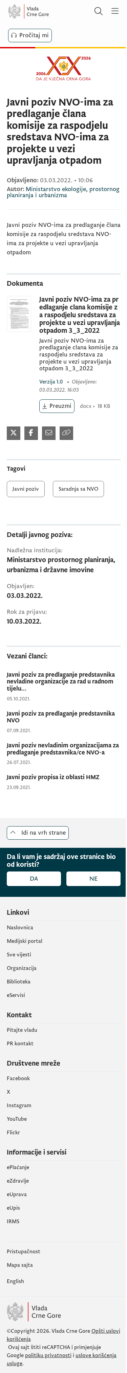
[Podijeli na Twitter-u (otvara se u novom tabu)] (13, 433)
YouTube (17, 1119)
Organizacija (22, 968)
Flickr (13, 1132)
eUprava (17, 1194)
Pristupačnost (23, 1251)
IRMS (13, 1221)
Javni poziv (26, 489)
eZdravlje (18, 1181)
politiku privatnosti (48, 1355)
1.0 (51, 381)
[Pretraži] (98, 11)
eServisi (16, 995)
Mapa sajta (20, 1265)
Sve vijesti (19, 954)
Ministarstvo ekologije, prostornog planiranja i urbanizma (63, 192)
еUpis (13, 1208)
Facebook (18, 1078)
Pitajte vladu (22, 1030)
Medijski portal (24, 941)
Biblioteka (18, 981)
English (15, 1281)
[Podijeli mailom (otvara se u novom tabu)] (49, 433)
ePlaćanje (18, 1167)
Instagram (19, 1105)
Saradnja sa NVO (78, 489)
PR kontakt (20, 1043)
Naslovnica (20, 927)
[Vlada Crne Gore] (48, 11)
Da (34, 878)
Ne (93, 878)
